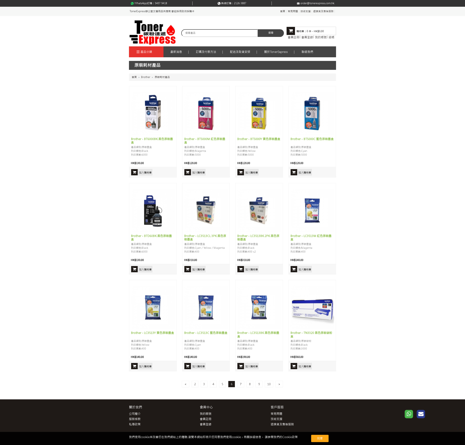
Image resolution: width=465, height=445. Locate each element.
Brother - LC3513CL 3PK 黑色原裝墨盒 (205, 237)
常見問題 (293, 11)
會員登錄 (307, 37)
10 (269, 384)
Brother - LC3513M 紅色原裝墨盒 (310, 237)
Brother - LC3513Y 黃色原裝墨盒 (152, 333)
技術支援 (305, 11)
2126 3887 (240, 3)
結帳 (331, 37)
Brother (145, 77)
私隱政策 (135, 424)
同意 (320, 438)
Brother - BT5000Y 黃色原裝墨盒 (258, 139)
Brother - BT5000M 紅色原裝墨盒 (204, 140)
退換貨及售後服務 (323, 11)
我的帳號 (321, 37)
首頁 (282, 11)
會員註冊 (293, 37)
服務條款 (135, 419)
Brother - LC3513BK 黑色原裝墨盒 (258, 334)
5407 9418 (161, 3)
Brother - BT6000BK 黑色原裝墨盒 (152, 140)
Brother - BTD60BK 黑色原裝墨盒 (151, 237)
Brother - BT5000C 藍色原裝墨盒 (312, 139)
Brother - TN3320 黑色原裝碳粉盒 (311, 334)
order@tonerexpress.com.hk (317, 3)
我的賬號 (205, 414)
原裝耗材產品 (162, 77)
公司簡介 (135, 414)
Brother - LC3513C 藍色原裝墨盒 (205, 333)
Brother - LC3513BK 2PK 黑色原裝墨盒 (258, 237)
